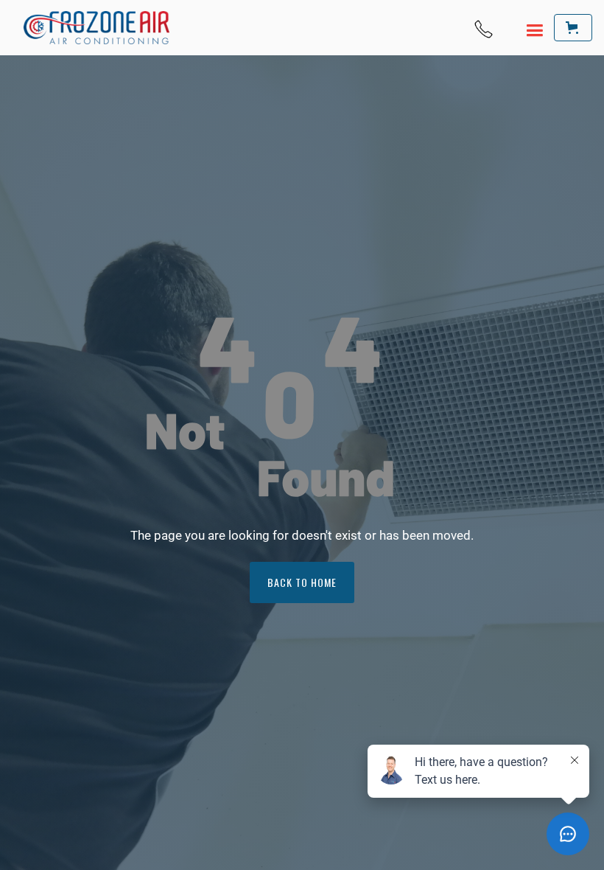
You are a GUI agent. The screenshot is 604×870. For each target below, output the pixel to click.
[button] (526, 28)
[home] (96, 28)
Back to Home (302, 582)
